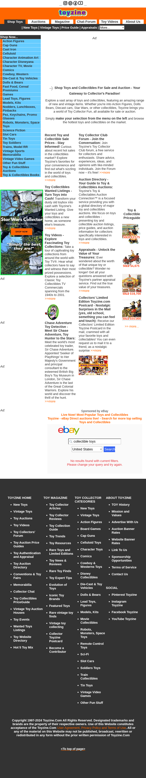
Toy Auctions (22, 518)
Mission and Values (120, 513)
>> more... (132, 326)
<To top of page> (73, 749)
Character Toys (91, 549)
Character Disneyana (18, 62)
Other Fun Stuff (14, 163)
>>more (50, 180)
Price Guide (70, 27)
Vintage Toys (49, 27)
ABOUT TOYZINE (118, 498)
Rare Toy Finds (60, 571)
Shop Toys (15, 22)
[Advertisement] (21, 298)
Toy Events (21, 619)
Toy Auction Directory (22, 565)
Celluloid (9, 53)
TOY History (121, 504)
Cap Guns (10, 45)
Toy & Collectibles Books (21, 175)
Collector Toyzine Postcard (56, 637)
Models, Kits (12, 102)
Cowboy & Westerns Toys (91, 565)
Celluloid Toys (90, 542)
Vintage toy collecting (57, 625)
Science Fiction (14, 130)
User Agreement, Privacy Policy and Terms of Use (91, 728)
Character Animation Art (20, 57)
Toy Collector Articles (59, 506)
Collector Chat (24, 591)
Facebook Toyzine (125, 612)
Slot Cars (9, 134)
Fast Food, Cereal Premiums (16, 88)
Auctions (38, 22)
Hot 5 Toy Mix (23, 647)
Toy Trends (57, 536)
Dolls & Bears (13, 82)
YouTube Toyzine (124, 619)
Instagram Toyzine (119, 603)
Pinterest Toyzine (124, 594)
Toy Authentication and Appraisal (27, 555)
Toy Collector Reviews (59, 517)
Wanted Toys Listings (22, 628)
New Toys (30, 27)
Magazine (62, 22)
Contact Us (120, 574)
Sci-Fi (84, 654)
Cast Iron (9, 49)
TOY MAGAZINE (55, 498)
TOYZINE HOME (20, 498)
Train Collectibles (89, 676)
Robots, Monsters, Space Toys (92, 633)
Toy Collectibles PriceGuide (25, 600)
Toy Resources (60, 543)
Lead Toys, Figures (16, 98)
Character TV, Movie (17, 66)
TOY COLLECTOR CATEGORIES (88, 499)
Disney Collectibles (89, 575)
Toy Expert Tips (60, 578)
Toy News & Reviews (57, 562)
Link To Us (119, 550)
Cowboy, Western (15, 74)
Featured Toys (59, 606)
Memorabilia (22, 584)
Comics (8, 70)
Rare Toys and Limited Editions (61, 551)
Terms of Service (124, 567)
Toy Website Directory (22, 638)
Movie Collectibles (89, 620)
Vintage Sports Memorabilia (14, 152)
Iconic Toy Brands (56, 597)
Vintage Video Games (18, 159)
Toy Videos (109, 22)
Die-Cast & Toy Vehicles (20, 78)
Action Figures (13, 41)
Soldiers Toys (90, 668)
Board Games (90, 529)
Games (8, 94)
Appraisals (89, 27)
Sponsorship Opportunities (122, 558)
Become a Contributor (57, 649)
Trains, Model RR (15, 147)
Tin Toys (9, 138)
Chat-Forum (86, 22)
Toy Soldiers (12, 142)
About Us (133, 22)
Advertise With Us (125, 522)
